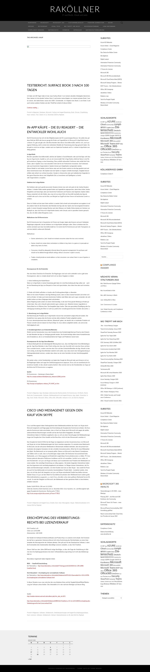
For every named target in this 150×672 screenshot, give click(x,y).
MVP (118, 144)
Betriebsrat (42, 26)
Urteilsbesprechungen (60, 612)
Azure (110, 22)
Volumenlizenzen (61, 615)
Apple (77, 395)
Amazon (69, 395)
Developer (45, 393)
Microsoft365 (116, 141)
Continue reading (33, 107)
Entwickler (83, 395)
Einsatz (77, 112)
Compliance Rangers (36, 30)
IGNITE (117, 135)
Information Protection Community (111, 62)
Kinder (35, 397)
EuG (56, 503)
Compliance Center (106, 49)
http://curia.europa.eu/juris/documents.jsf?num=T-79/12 (43, 493)
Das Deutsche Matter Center (109, 52)
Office (46, 397)
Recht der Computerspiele (34, 395)
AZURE (111, 121)
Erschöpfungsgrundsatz (81, 612)
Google (112, 135)
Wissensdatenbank (91, 26)
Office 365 (52, 397)
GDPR (107, 135)
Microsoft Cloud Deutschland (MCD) (111, 79)
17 (31, 652)
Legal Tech (56, 26)
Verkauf (64, 397)
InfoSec (31, 26)
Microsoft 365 (58, 22)
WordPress (70, 668)
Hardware (42, 112)
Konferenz (32, 22)
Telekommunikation (80, 503)
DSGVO (107, 133)
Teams (119, 155)
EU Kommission (72, 393)
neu (121, 144)
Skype (72, 503)
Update (102, 157)
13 (50, 650)
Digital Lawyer (105, 59)
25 (37, 654)
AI (101, 122)
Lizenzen (33, 615)
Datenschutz (53, 30)
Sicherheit (112, 155)
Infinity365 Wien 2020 (107, 366)
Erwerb (52, 503)
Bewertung (67, 112)
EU (112, 133)
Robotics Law (104, 96)
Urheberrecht (49, 612)
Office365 (59, 397)
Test (37, 114)
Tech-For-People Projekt (108, 99)
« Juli (30, 659)
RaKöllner (75, 10)
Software (45, 395)
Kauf (28, 114)
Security (115, 152)
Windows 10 (114, 159)
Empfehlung (83, 112)
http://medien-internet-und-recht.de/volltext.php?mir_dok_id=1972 (46, 596)
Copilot (108, 127)
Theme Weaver (96, 668)
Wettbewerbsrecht (54, 395)
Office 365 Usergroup (107, 89)
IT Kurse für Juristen (107, 69)
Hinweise (66, 30)
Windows (106, 159)
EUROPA (116, 133)
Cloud (103, 124)
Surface (54, 112)
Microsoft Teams (108, 143)
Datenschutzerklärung (95, 30)
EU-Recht (80, 393)
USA (113, 157)
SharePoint (105, 155)
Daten (113, 127)
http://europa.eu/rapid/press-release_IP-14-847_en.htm (43, 383)
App (40, 393)
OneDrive (115, 149)
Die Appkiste (104, 56)
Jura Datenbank (109, 26)
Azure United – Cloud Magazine (110, 45)
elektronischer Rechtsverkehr (57, 393)
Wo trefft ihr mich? (72, 26)
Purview (105, 152)
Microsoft (45, 22)
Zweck (41, 114)
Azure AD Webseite (106, 42)
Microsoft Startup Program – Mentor (111, 82)
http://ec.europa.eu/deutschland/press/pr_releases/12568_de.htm (46, 376)
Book (72, 112)
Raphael (61, 114)
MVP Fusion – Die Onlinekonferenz (111, 86)
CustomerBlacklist (76, 22)
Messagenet (65, 503)
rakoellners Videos (106, 92)
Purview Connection (96, 22)
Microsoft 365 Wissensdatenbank (110, 76)
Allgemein (36, 112)
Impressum (77, 30)
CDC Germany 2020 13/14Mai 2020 (111, 342)
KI (120, 135)
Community (109, 124)
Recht (86, 393)
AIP (103, 122)
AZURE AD (118, 122)
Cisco (47, 503)
